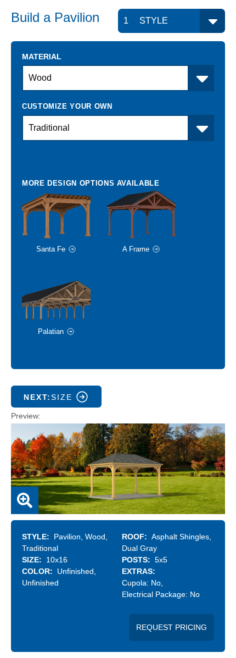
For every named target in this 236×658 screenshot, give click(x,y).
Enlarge (24, 500)
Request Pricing (171, 627)
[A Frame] (149, 212)
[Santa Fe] (64, 212)
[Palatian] (64, 295)
